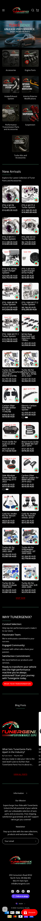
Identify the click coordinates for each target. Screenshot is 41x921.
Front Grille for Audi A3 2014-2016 (9, 444)
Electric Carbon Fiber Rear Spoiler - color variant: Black (23, 417)
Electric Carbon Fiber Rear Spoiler (29, 408)
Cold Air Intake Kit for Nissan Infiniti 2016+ (29, 516)
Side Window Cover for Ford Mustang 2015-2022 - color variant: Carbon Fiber (7, 489)
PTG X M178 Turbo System (9, 206)
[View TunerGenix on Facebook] (18, 891)
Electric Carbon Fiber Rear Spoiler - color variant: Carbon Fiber (26, 417)
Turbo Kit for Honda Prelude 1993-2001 (9, 585)
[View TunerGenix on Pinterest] (23, 891)
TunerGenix (20, 908)
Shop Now (20, 598)
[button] (32, 10)
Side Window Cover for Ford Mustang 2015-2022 (9, 478)
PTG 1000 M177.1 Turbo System (10, 335)
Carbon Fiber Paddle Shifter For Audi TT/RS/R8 (9, 409)
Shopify (27, 908)
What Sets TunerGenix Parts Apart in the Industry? (17, 751)
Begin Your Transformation (17, 684)
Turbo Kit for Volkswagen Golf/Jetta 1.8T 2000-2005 (28, 550)
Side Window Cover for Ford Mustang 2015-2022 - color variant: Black (3, 489)
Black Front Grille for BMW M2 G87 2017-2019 (30, 444)
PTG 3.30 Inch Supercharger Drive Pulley (28, 271)
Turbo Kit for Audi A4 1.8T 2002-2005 (8, 549)
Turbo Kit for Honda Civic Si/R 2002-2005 (29, 585)
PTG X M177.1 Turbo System (9, 238)
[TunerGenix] (20, 10)
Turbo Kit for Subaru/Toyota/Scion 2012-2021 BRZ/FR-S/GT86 (10, 373)
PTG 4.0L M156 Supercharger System (9, 271)
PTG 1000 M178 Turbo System (9, 303)
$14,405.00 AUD (9, 210)
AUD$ (21, 904)
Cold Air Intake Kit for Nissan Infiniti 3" (9, 516)
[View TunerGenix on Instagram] (12, 891)
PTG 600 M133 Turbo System (28, 238)
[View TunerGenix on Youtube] (28, 891)
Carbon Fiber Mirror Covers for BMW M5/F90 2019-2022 (30, 478)
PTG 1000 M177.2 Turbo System (30, 303)
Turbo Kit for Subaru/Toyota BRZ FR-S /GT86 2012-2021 (29, 373)
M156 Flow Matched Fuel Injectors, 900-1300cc (28, 337)
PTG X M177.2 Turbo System (28, 206)
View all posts (20, 774)
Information (19, 793)
